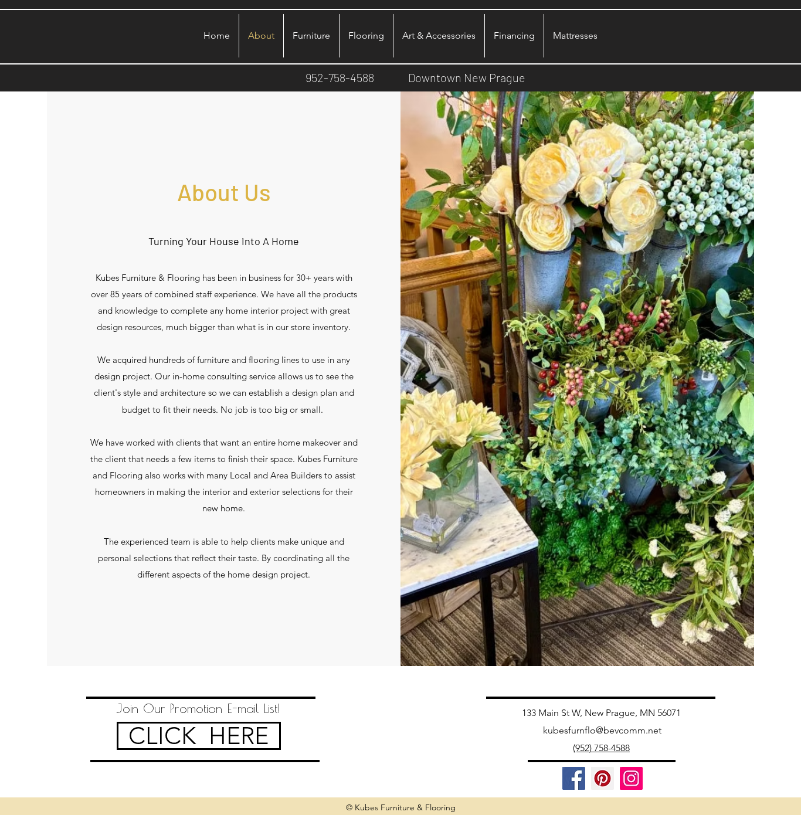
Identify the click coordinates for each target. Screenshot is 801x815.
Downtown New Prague (466, 77)
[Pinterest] (602, 778)
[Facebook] (573, 778)
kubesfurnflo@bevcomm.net (602, 730)
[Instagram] (631, 778)
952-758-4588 (340, 77)
